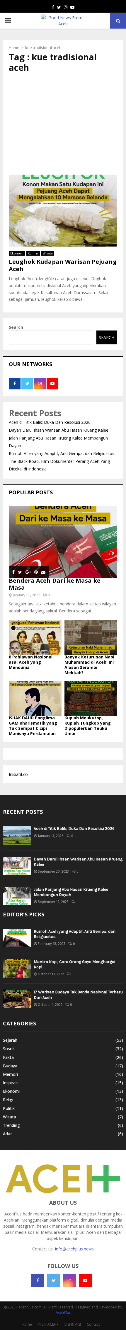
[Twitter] (53, 1280)
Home (27, 1324)
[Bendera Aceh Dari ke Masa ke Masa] (63, 542)
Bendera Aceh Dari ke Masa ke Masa (55, 584)
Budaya (10, 1066)
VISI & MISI (72, 1324)
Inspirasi (10, 1082)
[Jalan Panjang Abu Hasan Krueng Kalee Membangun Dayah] (17, 896)
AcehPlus (63, 1312)
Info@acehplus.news (74, 1249)
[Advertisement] (63, 124)
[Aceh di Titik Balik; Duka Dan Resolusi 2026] (17, 835)
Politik (9, 1108)
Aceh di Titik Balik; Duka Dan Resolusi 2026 (50, 422)
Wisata (48, 253)
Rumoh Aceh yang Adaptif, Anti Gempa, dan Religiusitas (61, 453)
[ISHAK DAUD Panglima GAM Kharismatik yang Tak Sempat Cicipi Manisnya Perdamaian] (35, 698)
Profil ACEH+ (48, 1324)
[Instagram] (69, 1280)
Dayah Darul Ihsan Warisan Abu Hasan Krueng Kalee (58, 430)
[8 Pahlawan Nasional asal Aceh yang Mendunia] (35, 637)
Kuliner (33, 253)
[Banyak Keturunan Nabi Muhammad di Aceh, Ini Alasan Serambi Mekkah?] (90, 637)
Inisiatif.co (18, 774)
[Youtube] (85, 1280)
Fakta (8, 1057)
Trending (11, 1125)
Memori (10, 1074)
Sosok (9, 1048)
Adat (7, 1133)
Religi (8, 1099)
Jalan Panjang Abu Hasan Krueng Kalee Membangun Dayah (71, 892)
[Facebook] (37, 1280)
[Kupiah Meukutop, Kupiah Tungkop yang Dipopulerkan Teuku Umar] (90, 698)
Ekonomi (16, 253)
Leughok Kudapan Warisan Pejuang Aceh (63, 265)
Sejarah (10, 1040)
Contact (93, 1324)
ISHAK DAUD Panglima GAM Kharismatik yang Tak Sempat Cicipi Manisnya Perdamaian (33, 725)
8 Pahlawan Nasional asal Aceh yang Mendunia (30, 662)
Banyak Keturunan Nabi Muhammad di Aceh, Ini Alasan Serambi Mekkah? (89, 664)
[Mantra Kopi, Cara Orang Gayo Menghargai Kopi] (17, 968)
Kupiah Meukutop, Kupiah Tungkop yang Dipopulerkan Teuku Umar (87, 725)
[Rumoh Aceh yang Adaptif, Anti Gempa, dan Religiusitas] (17, 938)
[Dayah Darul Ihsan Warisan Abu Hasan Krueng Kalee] (17, 866)
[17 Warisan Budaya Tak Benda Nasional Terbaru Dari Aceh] (17, 999)
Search (16, 327)
